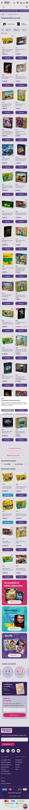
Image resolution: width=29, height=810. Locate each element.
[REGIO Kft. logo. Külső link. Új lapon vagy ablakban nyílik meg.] (2, 399)
